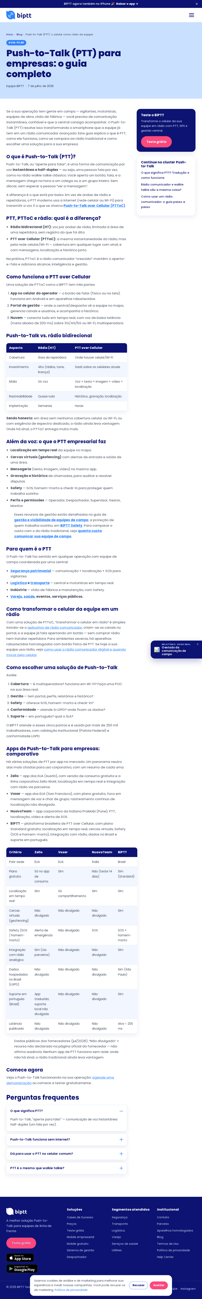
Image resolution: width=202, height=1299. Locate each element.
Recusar (139, 1285)
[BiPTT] (18, 15)
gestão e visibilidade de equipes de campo (51, 520)
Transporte (120, 1224)
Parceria (163, 1224)
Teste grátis (156, 142)
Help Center (165, 1257)
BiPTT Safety (71, 525)
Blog (19, 34)
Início (9, 34)
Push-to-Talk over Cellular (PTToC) (94, 205)
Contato (163, 1217)
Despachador (77, 1257)
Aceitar (158, 1285)
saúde (29, 596)
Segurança (119, 1217)
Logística (18, 583)
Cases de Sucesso (80, 1217)
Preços (72, 1224)
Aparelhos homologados (175, 1231)
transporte (40, 583)
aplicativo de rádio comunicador (54, 627)
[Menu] (191, 15)
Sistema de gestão (80, 1250)
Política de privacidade (173, 1250)
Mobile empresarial (80, 1237)
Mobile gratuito (78, 1244)
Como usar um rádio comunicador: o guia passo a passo (163, 202)
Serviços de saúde (125, 1244)
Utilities (117, 1250)
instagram (188, 1289)
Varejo (16, 596)
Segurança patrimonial (30, 570)
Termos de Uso (168, 1244)
